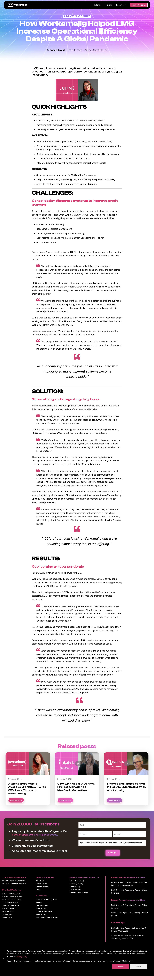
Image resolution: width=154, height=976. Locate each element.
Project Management (11, 893)
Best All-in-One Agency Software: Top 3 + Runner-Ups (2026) (129, 929)
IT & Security (8, 911)
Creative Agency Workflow (13, 881)
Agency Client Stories (95, 50)
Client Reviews (42, 905)
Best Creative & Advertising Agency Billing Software (129, 891)
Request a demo (139, 5)
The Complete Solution (14, 877)
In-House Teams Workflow (14, 884)
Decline (138, 967)
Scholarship (41, 908)
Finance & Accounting (11, 899)
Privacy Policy (22, 957)
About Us (40, 881)
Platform (96, 5)
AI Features (7, 914)
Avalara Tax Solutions (78, 893)
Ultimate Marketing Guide (46, 899)
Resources (120, 5)
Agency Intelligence (10, 905)
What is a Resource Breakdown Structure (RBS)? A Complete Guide (129, 883)
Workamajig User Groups (47, 917)
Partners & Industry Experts (84, 877)
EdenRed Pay (75, 890)
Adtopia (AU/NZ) (76, 881)
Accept (120, 967)
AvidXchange (75, 887)
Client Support (42, 887)
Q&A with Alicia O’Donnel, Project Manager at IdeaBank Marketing (76, 787)
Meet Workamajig (45, 877)
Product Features (11, 890)
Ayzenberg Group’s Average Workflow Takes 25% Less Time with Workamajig (27, 788)
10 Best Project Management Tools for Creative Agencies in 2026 (127, 936)
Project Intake (8, 908)
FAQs (38, 890)
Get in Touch (41, 884)
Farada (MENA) (76, 884)
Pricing (109, 5)
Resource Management (12, 896)
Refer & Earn (41, 914)
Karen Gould (57, 50)
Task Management (10, 902)
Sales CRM (7, 917)
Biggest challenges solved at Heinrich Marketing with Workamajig (126, 787)
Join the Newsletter (44, 911)
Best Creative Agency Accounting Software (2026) (129, 914)
